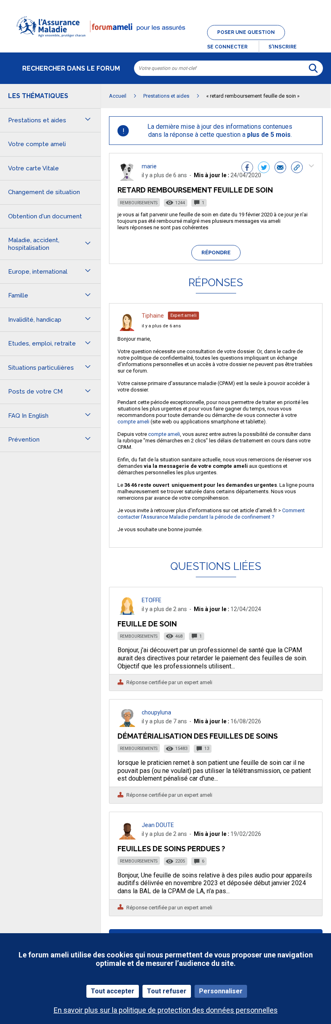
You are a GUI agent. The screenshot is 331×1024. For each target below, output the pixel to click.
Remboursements (138, 203)
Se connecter (227, 47)
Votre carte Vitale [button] (33, 168)
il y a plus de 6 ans (161, 326)
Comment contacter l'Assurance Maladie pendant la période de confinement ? (211, 513)
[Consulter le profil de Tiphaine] (127, 329)
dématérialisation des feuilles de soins (197, 736)
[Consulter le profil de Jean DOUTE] (127, 837)
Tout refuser (166, 991)
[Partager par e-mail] (280, 168)
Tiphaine (153, 315)
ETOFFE (151, 600)
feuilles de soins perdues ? (171, 848)
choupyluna (156, 712)
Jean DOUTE (158, 825)
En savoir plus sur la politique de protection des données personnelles (166, 1010)
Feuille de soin (147, 624)
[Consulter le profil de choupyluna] (127, 725)
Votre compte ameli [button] (37, 144)
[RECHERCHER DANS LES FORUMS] (313, 68)
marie (149, 166)
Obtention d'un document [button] (45, 216)
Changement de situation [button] (44, 192)
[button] (165, 42)
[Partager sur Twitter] (264, 168)
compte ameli (133, 422)
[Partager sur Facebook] (247, 168)
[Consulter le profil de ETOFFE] (127, 612)
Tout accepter (112, 991)
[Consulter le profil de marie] (127, 178)
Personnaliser (221, 991)
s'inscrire (282, 47)
